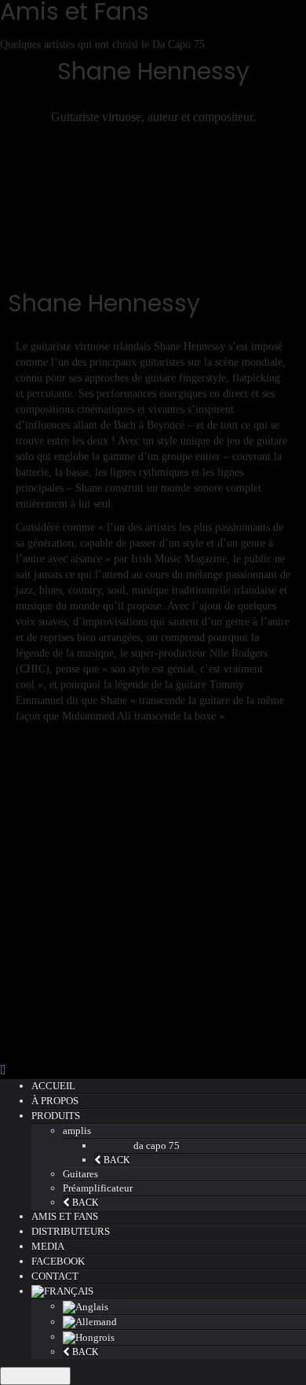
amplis (77, 1130)
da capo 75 (156, 1145)
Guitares (80, 1174)
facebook (58, 1261)
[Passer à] (168, 1291)
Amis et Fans (64, 1216)
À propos (54, 1101)
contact (54, 1276)
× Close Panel (35, 1375)
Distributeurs (70, 1231)
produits (55, 1116)
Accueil (53, 1086)
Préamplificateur (98, 1188)
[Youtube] (153, 213)
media (47, 1246)
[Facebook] (153, 182)
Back (115, 1160)
